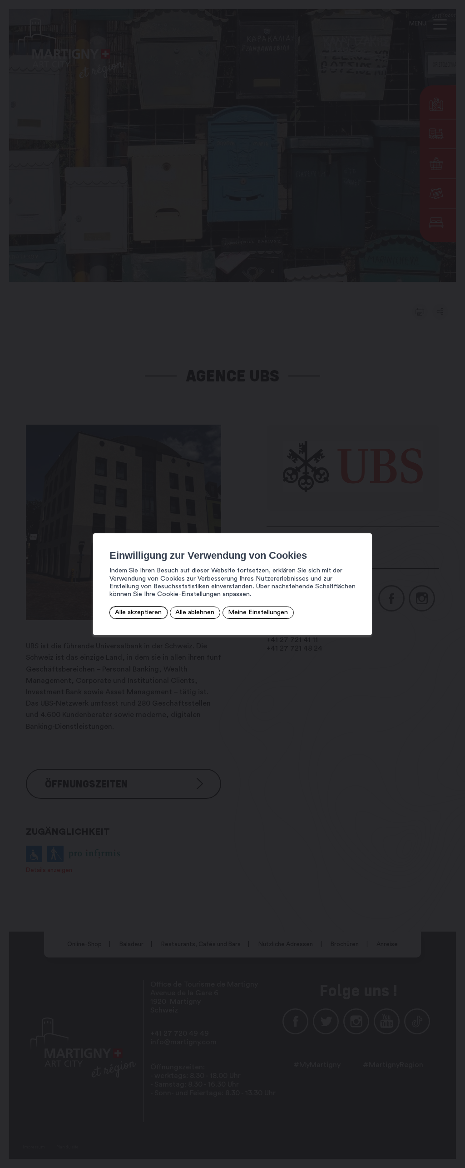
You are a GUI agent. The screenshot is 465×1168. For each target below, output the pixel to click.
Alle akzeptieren (138, 612)
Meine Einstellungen (258, 612)
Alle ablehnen (194, 612)
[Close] (364, 523)
